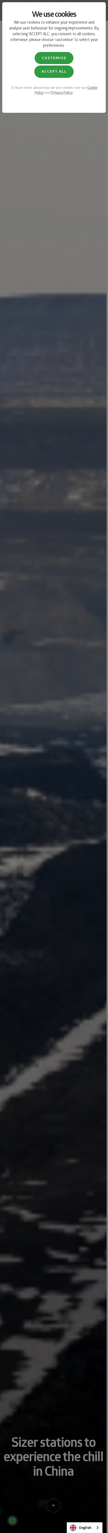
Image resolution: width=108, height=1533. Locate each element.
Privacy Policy (62, 92)
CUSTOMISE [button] (54, 58)
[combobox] (84, 1527)
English (85, 1527)
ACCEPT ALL (54, 71)
